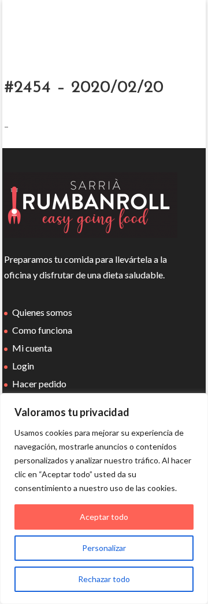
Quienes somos (42, 312)
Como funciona (42, 329)
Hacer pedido (39, 383)
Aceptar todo (104, 517)
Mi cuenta (32, 347)
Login (23, 365)
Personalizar (104, 548)
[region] (104, 498)
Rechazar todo (104, 579)
